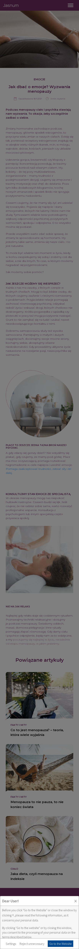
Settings (11, 944)
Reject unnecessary (32, 944)
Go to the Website (60, 944)
